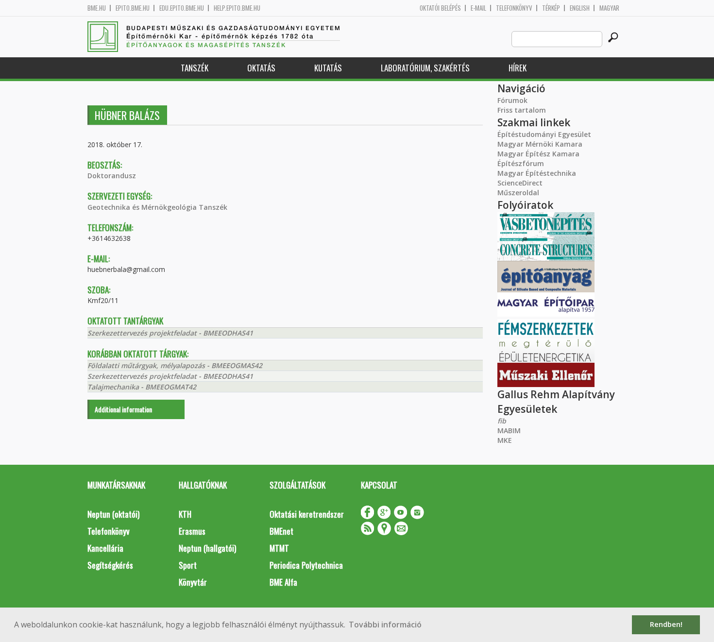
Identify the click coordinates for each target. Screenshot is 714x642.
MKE (504, 440)
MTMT (279, 548)
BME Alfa (283, 582)
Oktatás (261, 68)
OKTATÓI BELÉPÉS (440, 8)
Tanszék (194, 68)
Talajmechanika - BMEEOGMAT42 (141, 386)
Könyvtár (193, 582)
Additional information (123, 409)
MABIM (509, 430)
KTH (185, 514)
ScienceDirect (520, 182)
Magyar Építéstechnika (536, 173)
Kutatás (328, 68)
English (580, 8)
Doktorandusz (111, 175)
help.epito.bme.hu (237, 8)
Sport (188, 565)
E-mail (478, 8)
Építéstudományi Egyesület (544, 134)
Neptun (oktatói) (113, 514)
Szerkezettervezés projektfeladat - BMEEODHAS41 (170, 333)
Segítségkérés (110, 565)
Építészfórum (520, 163)
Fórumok (512, 100)
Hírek (518, 68)
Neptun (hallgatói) (207, 548)
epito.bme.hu (133, 8)
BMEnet (281, 531)
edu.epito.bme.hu (181, 8)
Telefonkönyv (514, 8)
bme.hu (96, 8)
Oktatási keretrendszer (307, 514)
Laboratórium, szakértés (425, 68)
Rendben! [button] (666, 624)
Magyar (609, 8)
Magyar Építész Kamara (538, 153)
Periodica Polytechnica (306, 565)
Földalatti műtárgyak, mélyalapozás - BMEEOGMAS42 (174, 365)
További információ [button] (385, 624)
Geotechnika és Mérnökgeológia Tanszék (157, 207)
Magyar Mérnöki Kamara (539, 144)
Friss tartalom (521, 110)
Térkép (551, 8)
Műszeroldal (518, 192)
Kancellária (105, 548)
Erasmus (192, 531)
